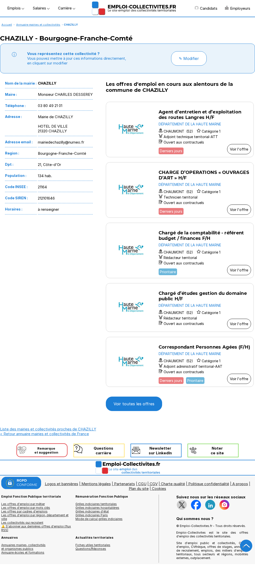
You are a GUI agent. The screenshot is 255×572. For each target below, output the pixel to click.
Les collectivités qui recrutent (22, 522)
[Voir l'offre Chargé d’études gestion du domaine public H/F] (180, 307)
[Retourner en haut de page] (246, 546)
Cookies (159, 488)
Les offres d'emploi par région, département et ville (34, 517)
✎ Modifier (189, 58)
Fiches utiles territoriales (92, 545)
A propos (240, 483)
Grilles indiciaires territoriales (96, 504)
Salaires (40, 8)
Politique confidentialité (208, 483)
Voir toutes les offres (134, 403)
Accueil (6, 24)
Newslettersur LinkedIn (160, 450)
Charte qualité (173, 483)
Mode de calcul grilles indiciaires (99, 519)
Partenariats (124, 483)
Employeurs (240, 8)
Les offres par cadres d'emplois (24, 511)
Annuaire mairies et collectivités (38, 24)
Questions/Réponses (90, 549)
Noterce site (217, 450)
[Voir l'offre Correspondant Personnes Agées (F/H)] (180, 362)
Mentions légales (96, 483)
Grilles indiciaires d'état (92, 511)
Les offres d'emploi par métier (23, 504)
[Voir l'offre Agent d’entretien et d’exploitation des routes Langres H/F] (180, 129)
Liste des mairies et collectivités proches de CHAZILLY (48, 429)
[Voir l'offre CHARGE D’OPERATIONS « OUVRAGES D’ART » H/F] (180, 189)
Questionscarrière (103, 450)
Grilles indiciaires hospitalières (97, 508)
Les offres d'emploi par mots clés (25, 508)
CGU (142, 483)
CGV (154, 483)
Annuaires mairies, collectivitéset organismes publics (23, 547)
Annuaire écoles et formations (22, 552)
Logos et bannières (61, 483)
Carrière (65, 8)
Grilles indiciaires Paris (91, 515)
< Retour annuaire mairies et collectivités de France (44, 433)
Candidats (208, 8)
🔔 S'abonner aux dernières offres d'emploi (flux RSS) (36, 528)
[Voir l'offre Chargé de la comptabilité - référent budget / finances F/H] (180, 250)
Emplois (14, 8)
